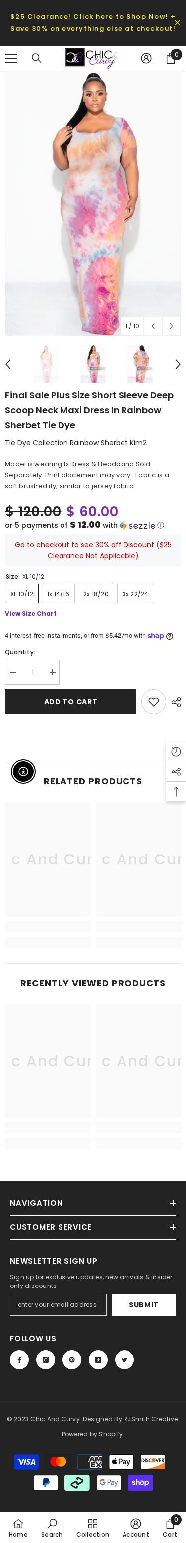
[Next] (171, 326)
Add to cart (71, 702)
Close (177, 23)
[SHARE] (173, 702)
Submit (144, 1305)
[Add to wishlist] (153, 701)
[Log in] (146, 58)
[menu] (11, 58)
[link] (48, 926)
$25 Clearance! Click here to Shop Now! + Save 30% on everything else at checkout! (93, 22)
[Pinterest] (71, 1359)
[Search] (37, 58)
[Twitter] (124, 1359)
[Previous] (153, 326)
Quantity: (20, 652)
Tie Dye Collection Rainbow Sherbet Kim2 (76, 443)
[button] (93, 525)
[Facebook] (19, 1359)
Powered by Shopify (92, 1434)
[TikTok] (98, 1359)
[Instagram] (45, 1359)
